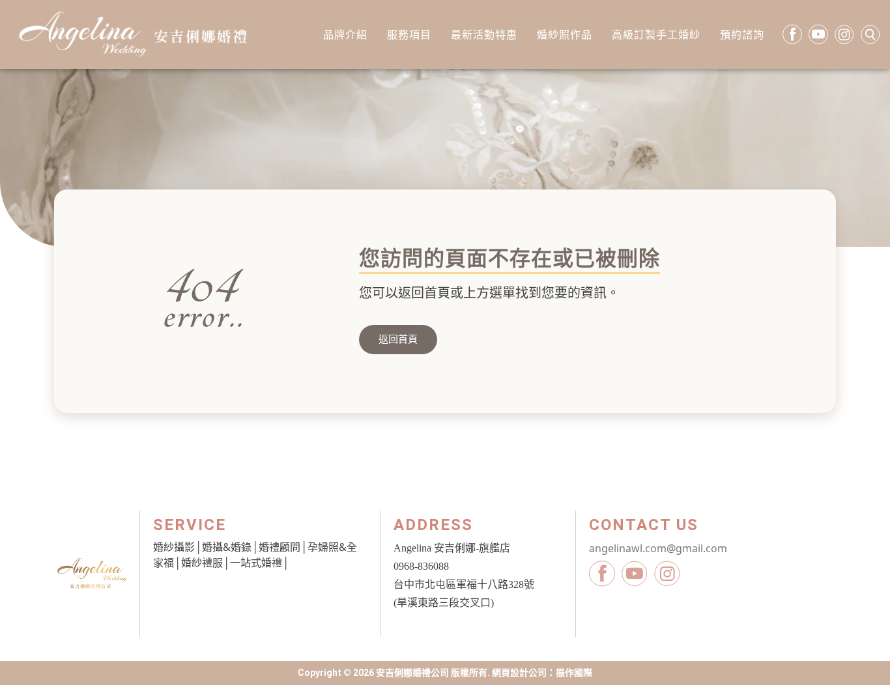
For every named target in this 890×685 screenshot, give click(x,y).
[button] (398, 339)
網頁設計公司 (519, 672)
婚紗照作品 (564, 34)
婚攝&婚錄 (226, 547)
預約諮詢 (742, 34)
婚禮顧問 (279, 547)
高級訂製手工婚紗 (656, 34)
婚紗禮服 (202, 562)
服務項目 (409, 34)
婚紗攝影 (174, 547)
